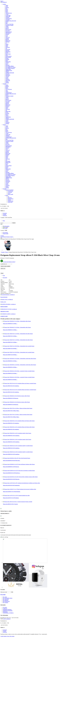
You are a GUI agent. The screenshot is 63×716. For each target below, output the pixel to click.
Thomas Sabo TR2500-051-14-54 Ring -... (10, 360)
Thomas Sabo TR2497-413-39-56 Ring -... (10, 348)
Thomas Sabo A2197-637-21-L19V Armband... (11, 497)
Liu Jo (6, 35)
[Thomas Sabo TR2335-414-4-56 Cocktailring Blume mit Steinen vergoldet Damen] (19, 389)
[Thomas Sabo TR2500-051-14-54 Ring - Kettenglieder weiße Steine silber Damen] (19, 358)
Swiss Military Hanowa (10, 68)
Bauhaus (7, 7)
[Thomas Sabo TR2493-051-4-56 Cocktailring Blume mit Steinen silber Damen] (19, 427)
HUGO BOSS (8, 29)
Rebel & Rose (8, 57)
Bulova (6, 11)
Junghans (7, 34)
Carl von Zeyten (8, 13)
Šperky (6, 195)
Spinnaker (7, 65)
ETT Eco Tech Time (9, 24)
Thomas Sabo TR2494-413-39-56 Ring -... (10, 379)
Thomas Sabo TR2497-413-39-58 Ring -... (10, 354)
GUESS (7, 27)
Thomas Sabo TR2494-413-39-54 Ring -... (10, 373)
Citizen (6, 91)
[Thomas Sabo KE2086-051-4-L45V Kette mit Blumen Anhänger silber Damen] (19, 464)
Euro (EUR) (5, 232)
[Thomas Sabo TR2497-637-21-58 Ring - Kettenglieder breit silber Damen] (18, 339)
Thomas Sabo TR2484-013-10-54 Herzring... (10, 404)
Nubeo (6, 45)
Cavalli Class (8, 15)
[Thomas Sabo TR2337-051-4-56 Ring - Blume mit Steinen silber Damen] (17, 414)
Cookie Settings (3, 636)
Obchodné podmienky (7, 609)
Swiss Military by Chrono (10, 67)
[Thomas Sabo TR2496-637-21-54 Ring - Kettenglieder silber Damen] (17, 321)
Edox (6, 23)
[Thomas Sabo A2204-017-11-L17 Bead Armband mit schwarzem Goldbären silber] (19, 489)
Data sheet (5, 277)
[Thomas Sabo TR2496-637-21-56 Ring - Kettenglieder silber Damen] (17, 327)
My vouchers (5, 602)
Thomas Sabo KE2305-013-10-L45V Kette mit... (11, 479)
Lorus (6, 36)
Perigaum (7, 50)
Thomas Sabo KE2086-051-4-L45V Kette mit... (11, 466)
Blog (4, 220)
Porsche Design (8, 56)
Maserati (7, 39)
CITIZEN (7, 17)
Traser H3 (7, 73)
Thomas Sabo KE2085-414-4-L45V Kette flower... (11, 472)
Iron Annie (7, 30)
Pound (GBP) (5, 233)
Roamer (6, 58)
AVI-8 (6, 6)
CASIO (6, 14)
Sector (6, 63)
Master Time (7, 40)
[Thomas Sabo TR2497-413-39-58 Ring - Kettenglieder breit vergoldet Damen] (18, 352)
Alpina (6, 5)
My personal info (6, 601)
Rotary (6, 60)
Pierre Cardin (8, 53)
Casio (6, 90)
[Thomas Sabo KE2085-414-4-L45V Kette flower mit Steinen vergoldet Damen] (19, 470)
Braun (6, 10)
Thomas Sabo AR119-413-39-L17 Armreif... (10, 504)
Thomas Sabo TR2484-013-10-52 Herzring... (10, 398)
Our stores (5, 607)
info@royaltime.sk (6, 618)
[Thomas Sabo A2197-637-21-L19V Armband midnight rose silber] (16, 495)
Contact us (5, 608)
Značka (4, 4)
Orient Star (7, 47)
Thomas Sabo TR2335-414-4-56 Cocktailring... (11, 392)
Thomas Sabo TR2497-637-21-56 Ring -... (10, 336)
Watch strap (7, 80)
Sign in (1, 1)
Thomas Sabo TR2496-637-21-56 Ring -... (10, 329)
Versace (6, 78)
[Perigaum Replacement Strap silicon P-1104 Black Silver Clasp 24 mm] (8, 250)
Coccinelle (7, 19)
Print (4, 275)
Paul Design (7, 49)
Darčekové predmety (9, 189)
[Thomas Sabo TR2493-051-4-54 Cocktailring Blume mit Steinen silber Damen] (19, 420)
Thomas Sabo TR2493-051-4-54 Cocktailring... (11, 423)
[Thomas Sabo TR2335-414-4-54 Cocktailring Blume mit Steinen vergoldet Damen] (19, 383)
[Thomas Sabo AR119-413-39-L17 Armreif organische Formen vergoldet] (17, 501)
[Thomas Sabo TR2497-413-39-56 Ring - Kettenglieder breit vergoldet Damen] (18, 346)
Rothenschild (8, 61)
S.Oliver (7, 62)
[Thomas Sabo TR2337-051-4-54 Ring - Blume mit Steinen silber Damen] (17, 408)
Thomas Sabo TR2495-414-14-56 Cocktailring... (11, 448)
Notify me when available (5, 266)
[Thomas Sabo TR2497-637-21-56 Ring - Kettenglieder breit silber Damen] (18, 333)
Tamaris (9, 199)
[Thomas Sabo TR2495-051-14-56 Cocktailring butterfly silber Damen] (17, 433)
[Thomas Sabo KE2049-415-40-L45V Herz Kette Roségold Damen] (16, 458)
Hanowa (7, 28)
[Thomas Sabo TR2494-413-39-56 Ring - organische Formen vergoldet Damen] (19, 377)
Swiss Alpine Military (9, 66)
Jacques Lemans (8, 31)
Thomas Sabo (8, 69)
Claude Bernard (8, 18)
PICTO (6, 52)
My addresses (5, 600)
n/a (6, 42)
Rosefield (7, 59)
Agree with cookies (10, 636)
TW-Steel (7, 76)
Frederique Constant (9, 25)
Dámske (4, 83)
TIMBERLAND (8, 70)
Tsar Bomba (7, 74)
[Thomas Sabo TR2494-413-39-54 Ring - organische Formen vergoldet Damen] (19, 371)
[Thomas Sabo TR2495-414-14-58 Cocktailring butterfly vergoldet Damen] (18, 451)
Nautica (6, 44)
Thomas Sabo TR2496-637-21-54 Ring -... (10, 323)
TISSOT (7, 71)
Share (2, 273)
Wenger (6, 81)
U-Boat (6, 77)
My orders (5, 596)
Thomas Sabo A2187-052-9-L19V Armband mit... (11, 485)
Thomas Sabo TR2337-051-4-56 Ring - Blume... (11, 416)
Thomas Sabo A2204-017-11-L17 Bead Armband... (11, 491)
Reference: (2, 258)
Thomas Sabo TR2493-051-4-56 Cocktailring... (11, 429)
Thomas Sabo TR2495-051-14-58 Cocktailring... (11, 441)
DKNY (6, 21)
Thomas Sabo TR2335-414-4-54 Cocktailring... (11, 385)
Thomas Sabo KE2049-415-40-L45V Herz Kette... (11, 460)
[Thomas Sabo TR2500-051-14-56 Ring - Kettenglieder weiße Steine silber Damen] (19, 364)
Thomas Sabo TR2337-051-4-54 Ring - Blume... (11, 410)
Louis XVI (7, 37)
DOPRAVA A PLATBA (7, 610)
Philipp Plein (7, 51)
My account (2, 594)
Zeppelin (7, 82)
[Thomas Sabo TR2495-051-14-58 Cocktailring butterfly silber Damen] (17, 439)
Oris (6, 48)
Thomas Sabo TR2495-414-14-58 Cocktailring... (11, 454)
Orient (6, 46)
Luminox (7, 38)
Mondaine (7, 41)
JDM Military (8, 32)
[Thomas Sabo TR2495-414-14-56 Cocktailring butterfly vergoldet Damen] (18, 445)
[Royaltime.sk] (3, 2)
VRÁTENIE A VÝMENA (8, 612)
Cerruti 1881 (7, 16)
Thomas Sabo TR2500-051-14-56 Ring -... (10, 367)
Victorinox (7, 79)
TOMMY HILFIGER (9, 72)
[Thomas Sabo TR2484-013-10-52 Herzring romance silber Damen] (16, 395)
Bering (6, 9)
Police (6, 55)
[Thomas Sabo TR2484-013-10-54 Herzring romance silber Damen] (16, 402)
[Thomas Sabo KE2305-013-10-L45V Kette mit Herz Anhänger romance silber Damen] (20, 476)
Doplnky (4, 188)
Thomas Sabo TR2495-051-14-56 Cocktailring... (11, 435)
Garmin (6, 26)
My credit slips (6, 599)
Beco (6, 8)
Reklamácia (5, 611)
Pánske (4, 124)
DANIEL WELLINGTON (10, 20)
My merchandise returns (7, 598)
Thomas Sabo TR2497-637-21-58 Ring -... (10, 342)
